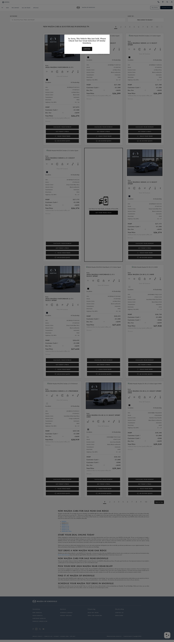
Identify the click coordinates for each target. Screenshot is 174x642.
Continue (86, 49)
